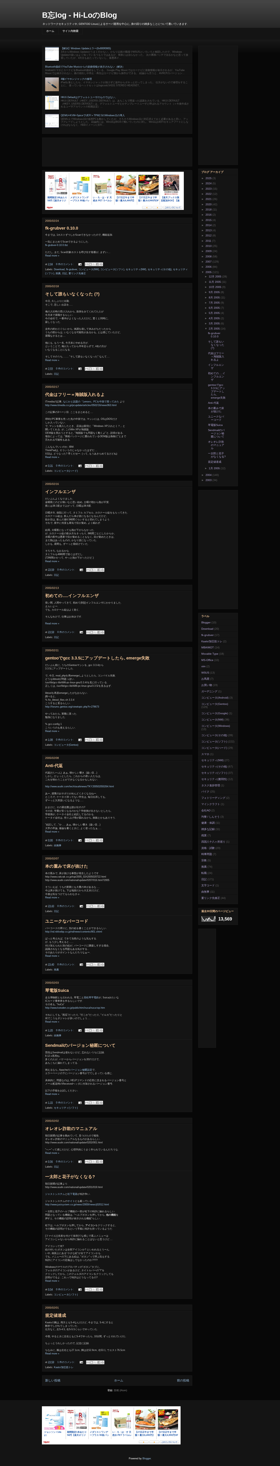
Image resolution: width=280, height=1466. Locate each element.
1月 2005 (215, 468)
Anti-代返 (54, 765)
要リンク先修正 (77, 273)
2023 (209, 188)
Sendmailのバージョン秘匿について (80, 1045)
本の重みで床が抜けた (66, 866)
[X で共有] (94, 264)
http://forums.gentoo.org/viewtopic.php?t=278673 (72, 706)
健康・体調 (208, 822)
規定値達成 (55, 1315)
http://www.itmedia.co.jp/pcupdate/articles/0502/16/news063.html (81, 405)
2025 (209, 178)
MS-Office (207, 660)
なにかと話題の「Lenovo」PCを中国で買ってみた (91, 401)
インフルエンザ (60, 491)
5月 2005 (215, 312)
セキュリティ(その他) (159, 269)
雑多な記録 (208, 829)
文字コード (208, 885)
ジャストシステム (55, 1194)
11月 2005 (215, 281)
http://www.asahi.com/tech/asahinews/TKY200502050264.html (79, 786)
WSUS (205, 672)
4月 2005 (215, 318)
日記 (64, 273)
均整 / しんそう (210, 816)
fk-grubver (71, 269)
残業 (204, 835)
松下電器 (72, 1194)
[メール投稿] (79, 264)
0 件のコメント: (65, 264)
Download (59, 269)
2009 (209, 251)
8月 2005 (215, 297)
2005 (209, 272)
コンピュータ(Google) (214, 713)
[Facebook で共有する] (97, 264)
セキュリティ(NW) (136, 269)
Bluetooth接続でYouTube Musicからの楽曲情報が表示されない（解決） (85, 66)
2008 (209, 256)
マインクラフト (210, 804)
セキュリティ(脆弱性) (214, 779)
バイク (205, 791)
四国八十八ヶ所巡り (213, 841)
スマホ (205, 754)
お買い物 (206, 685)
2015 (209, 220)
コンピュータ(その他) (214, 735)
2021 (209, 199)
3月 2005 (215, 323)
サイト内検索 (70, 30)
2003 (209, 480)
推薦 (58, 273)
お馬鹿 (205, 678)
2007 (209, 261)
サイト (71, 1201)
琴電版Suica (57, 990)
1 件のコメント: (66, 1362)
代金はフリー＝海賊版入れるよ (75, 394)
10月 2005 (215, 287)
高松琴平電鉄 (91, 997)
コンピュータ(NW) (88, 269)
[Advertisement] (117, 151)
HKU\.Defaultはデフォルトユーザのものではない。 (89, 97)
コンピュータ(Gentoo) (66, 744)
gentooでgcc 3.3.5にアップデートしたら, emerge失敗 (97, 658)
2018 (209, 209)
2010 (209, 245)
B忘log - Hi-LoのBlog (79, 15)
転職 (204, 872)
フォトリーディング (213, 797)
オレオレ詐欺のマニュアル (71, 1128)
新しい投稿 (52, 1380)
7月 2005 (215, 302)
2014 (209, 225)
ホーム (50, 30)
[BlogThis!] (90, 264)
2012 (209, 235)
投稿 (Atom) (120, 1390)
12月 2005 (215, 276)
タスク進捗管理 (210, 785)
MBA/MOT (207, 647)
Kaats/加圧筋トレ (64, 1367)
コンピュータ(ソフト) (112, 269)
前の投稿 (183, 1380)
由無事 (57, 845)
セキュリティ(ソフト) (66, 1107)
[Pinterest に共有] (101, 264)
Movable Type (209, 653)
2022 (209, 193)
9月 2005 (215, 292)
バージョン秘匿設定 (81, 1069)
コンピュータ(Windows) (215, 725)
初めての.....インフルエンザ (72, 595)
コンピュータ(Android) (215, 697)
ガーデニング (209, 691)
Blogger (206, 622)
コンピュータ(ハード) (66, 470)
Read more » (52, 255)
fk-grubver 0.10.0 (61, 228)
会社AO (205, 810)
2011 (209, 240)
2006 (209, 266)
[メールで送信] (87, 264)
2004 (209, 474)
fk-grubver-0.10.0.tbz (56, 245)
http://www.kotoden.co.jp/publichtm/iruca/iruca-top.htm (75, 1007)
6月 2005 (215, 307)
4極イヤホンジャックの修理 (76, 78)
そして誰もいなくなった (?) (72, 294)
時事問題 (206, 854)
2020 (209, 204)
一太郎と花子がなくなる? (70, 1176)
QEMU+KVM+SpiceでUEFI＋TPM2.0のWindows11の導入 (93, 115)
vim (203, 666)
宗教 (204, 860)
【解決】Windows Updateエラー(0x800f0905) (86, 48)
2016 (209, 214)
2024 (209, 183)
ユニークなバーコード (66, 921)
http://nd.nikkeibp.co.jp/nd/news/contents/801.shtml (73, 931)
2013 (209, 230)
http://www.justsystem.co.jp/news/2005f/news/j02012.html (77, 1204)
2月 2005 (215, 328)
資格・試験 (208, 847)
